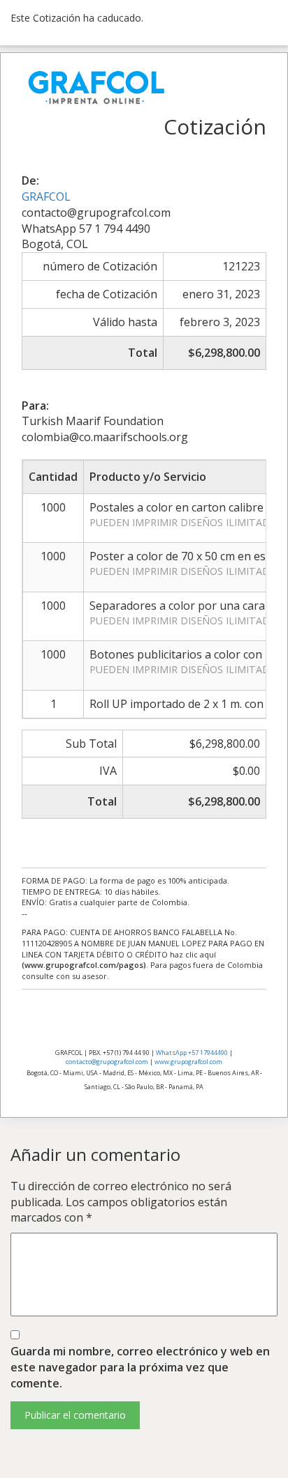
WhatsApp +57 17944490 (192, 1052)
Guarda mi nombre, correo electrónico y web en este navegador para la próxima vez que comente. (140, 1367)
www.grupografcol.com (188, 1061)
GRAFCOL (46, 196)
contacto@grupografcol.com (107, 1061)
